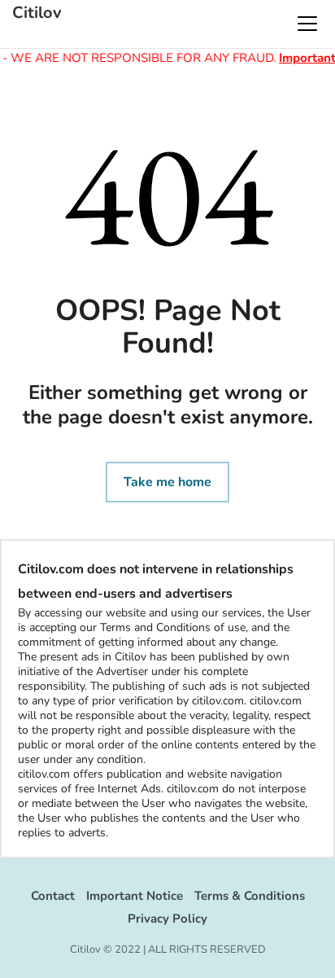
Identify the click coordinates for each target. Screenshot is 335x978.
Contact (53, 896)
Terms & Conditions (249, 896)
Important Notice (134, 896)
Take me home (167, 482)
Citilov (37, 13)
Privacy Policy (167, 918)
